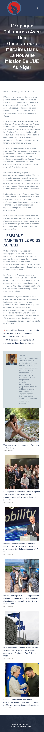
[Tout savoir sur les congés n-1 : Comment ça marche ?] (22, 441)
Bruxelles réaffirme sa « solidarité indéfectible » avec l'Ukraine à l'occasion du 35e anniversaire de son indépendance (21, 702)
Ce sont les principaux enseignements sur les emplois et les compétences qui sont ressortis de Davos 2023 (21, 333)
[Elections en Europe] (14, 8)
